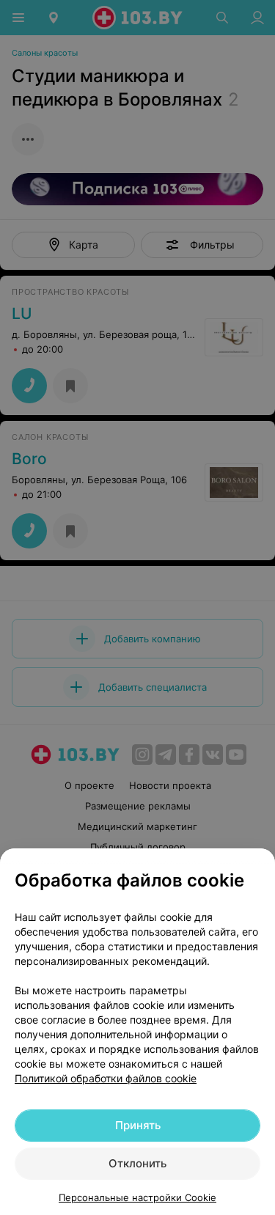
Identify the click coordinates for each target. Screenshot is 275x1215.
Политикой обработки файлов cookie (106, 1078)
